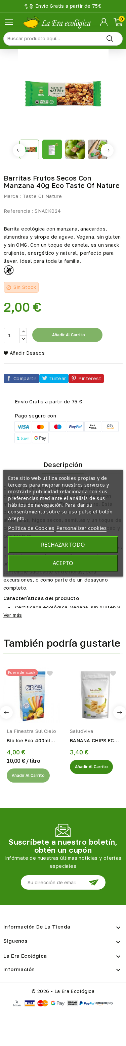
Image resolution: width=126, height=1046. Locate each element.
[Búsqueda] (110, 38)
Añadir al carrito (68, 334)
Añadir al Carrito (28, 775)
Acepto (63, 563)
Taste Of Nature (42, 196)
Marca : (12, 196)
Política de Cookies (31, 528)
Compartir (25, 378)
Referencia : (18, 211)
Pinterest (89, 378)
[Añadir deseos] (49, 673)
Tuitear (57, 378)
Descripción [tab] (63, 464)
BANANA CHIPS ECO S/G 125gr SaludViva (94, 741)
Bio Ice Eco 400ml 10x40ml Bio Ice (28, 741)
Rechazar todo (63, 544)
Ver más (12, 615)
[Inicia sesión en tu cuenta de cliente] (104, 22)
